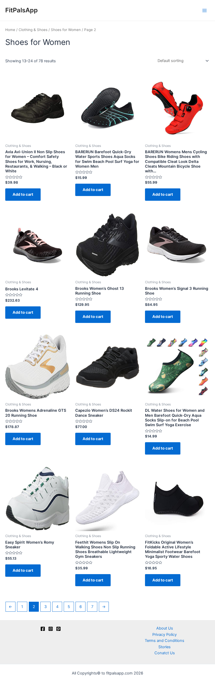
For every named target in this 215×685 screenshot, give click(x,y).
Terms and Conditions (164, 640)
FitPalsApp (21, 10)
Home (10, 30)
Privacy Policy (164, 634)
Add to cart (23, 194)
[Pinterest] (58, 628)
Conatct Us (164, 653)
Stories (164, 647)
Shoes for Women (66, 30)
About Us (164, 628)
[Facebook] (42, 628)
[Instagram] (50, 628)
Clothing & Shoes (33, 30)
